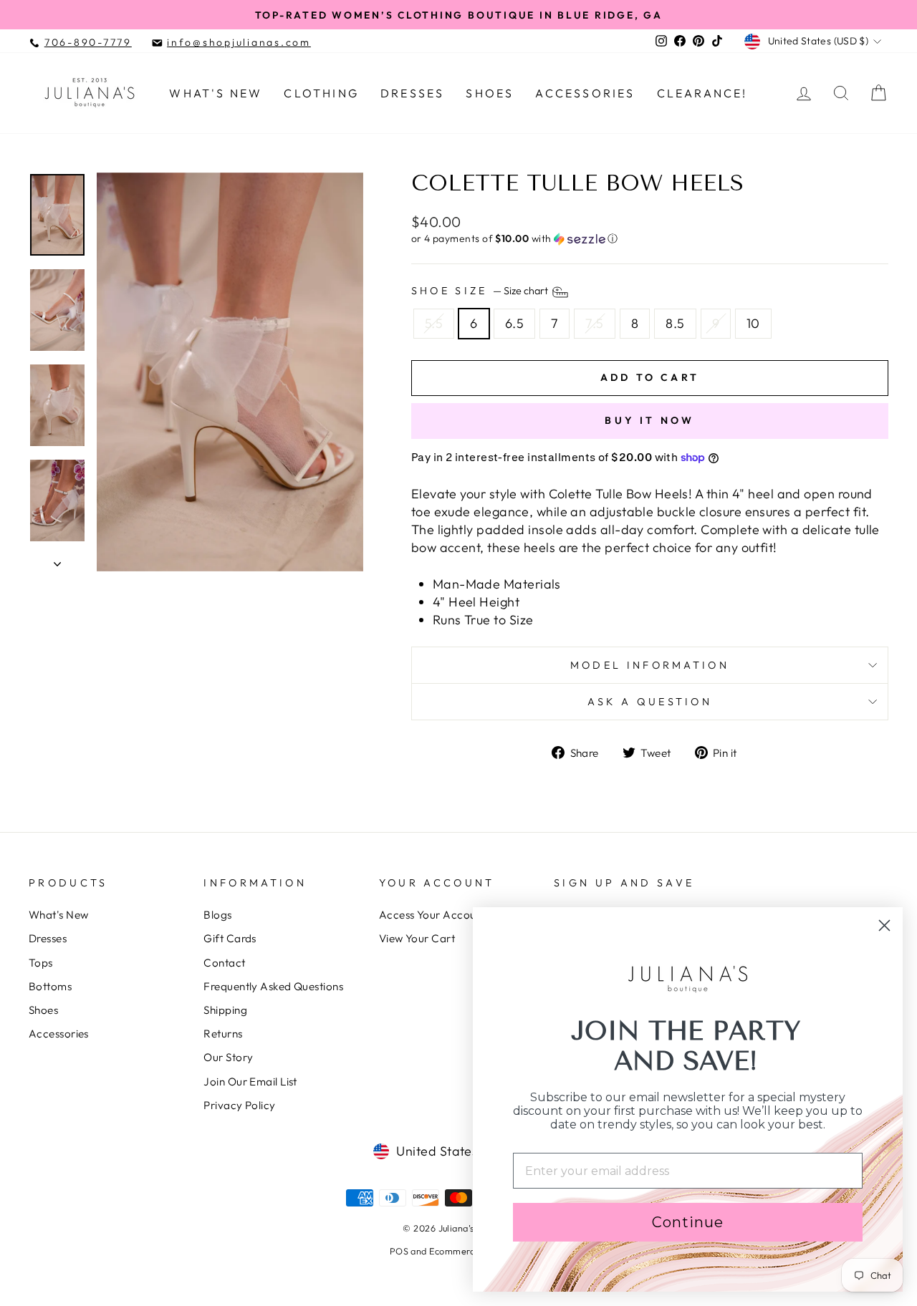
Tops (41, 962)
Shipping (225, 1010)
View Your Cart (417, 938)
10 (753, 323)
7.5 (594, 323)
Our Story (228, 1057)
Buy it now (649, 420)
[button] (649, 239)
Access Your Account (432, 915)
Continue (688, 1222)
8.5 (675, 323)
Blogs (217, 915)
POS (399, 1251)
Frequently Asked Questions (273, 986)
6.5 (514, 323)
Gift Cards (229, 938)
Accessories (585, 93)
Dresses (412, 93)
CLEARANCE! (702, 93)
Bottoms (50, 986)
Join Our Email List (250, 1081)
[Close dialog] (884, 925)
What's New (215, 93)
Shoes (490, 93)
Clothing (321, 93)
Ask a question (649, 701)
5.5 (434, 323)
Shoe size (480, 291)
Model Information (649, 665)
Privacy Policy (239, 1105)
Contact (224, 962)
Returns (222, 1033)
